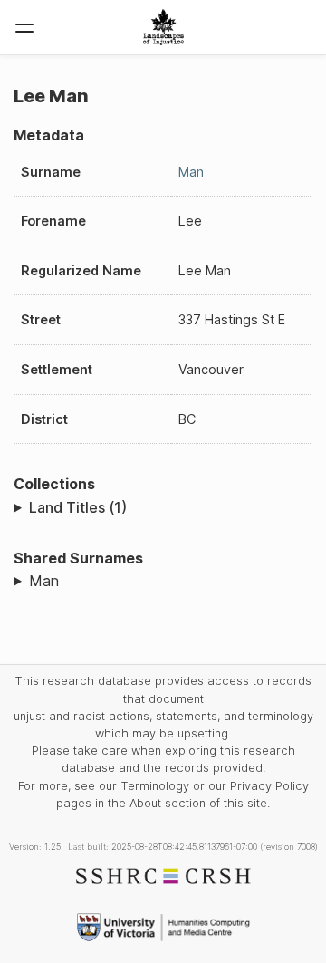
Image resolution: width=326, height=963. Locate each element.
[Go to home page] (163, 27)
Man (191, 171)
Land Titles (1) (78, 507)
